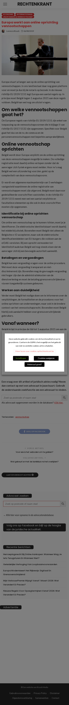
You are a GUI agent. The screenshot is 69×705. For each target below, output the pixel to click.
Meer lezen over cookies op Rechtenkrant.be (34, 351)
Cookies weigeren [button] (46, 358)
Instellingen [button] (21, 358)
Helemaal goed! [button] (34, 364)
